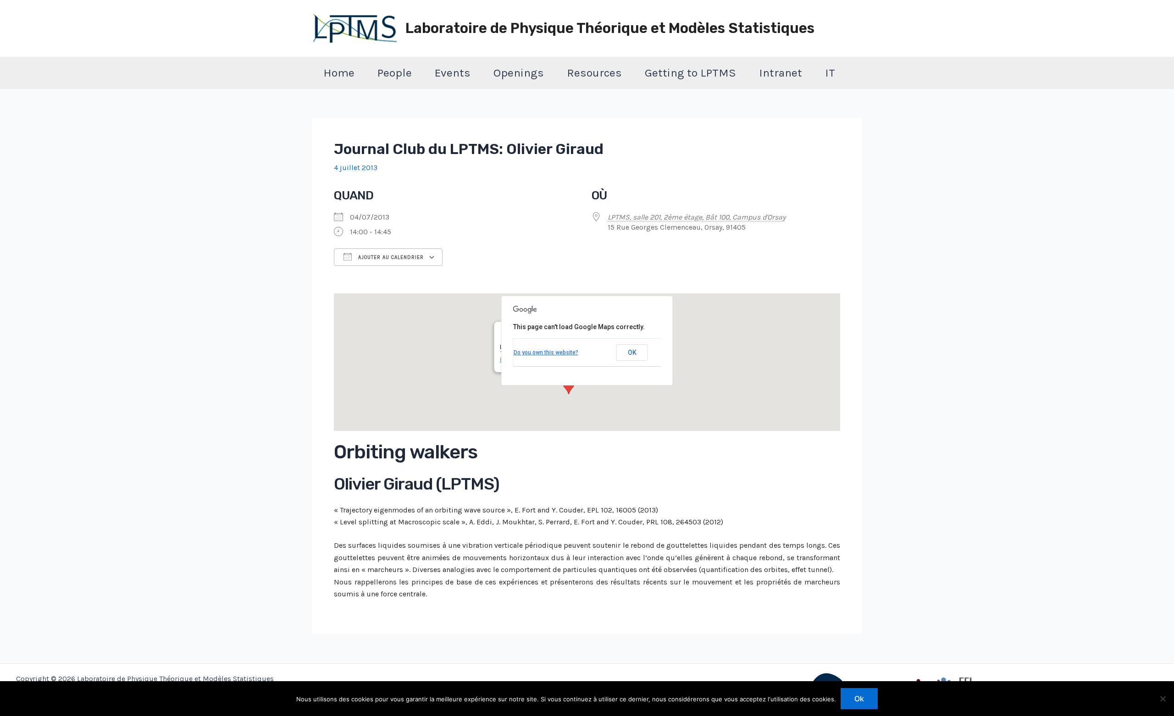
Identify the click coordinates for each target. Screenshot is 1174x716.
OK (632, 352)
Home (338, 72)
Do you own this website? (546, 352)
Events (453, 72)
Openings (518, 72)
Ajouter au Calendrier (390, 257)
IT (830, 72)
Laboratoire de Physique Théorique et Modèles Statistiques (609, 28)
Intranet (780, 72)
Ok (859, 698)
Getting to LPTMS (690, 72)
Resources (594, 72)
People (394, 72)
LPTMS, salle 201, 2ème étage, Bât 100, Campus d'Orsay (697, 217)
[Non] (1162, 698)
